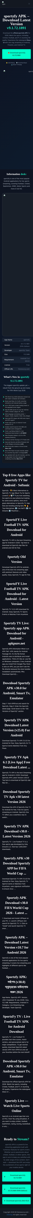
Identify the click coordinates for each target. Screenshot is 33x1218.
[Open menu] (29, 3)
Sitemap (10, 1215)
